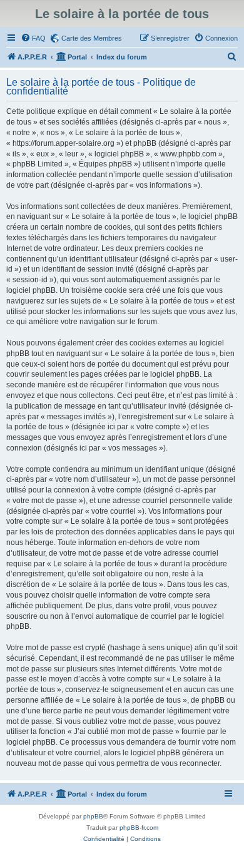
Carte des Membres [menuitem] (91, 38)
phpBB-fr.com (138, 827)
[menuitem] (33, 38)
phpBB (93, 816)
